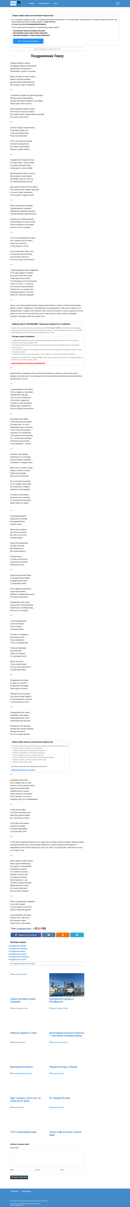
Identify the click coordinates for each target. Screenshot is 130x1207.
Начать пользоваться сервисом (28, 41)
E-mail (37, 1170)
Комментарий (14, 1148)
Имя (12, 1170)
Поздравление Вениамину (19, 957)
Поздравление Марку (17, 951)
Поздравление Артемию (18, 948)
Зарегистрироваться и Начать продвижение (28, 363)
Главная (36, 49)
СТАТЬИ (55, 3)
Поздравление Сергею (17, 959)
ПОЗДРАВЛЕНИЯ (43, 3)
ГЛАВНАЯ (31, 3)
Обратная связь (26, 1191)
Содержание (14, 1191)
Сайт (62, 1170)
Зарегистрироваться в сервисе (23, 770)
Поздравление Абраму (17, 946)
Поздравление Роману (17, 954)
